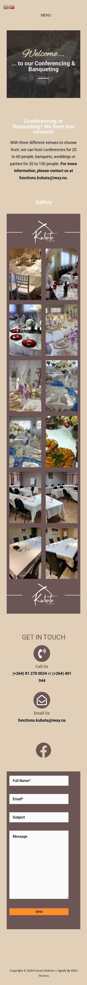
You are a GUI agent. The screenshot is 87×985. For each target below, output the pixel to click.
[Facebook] (43, 750)
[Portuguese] (12, 6)
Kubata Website (44, 970)
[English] (6, 6)
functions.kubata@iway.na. (43, 177)
